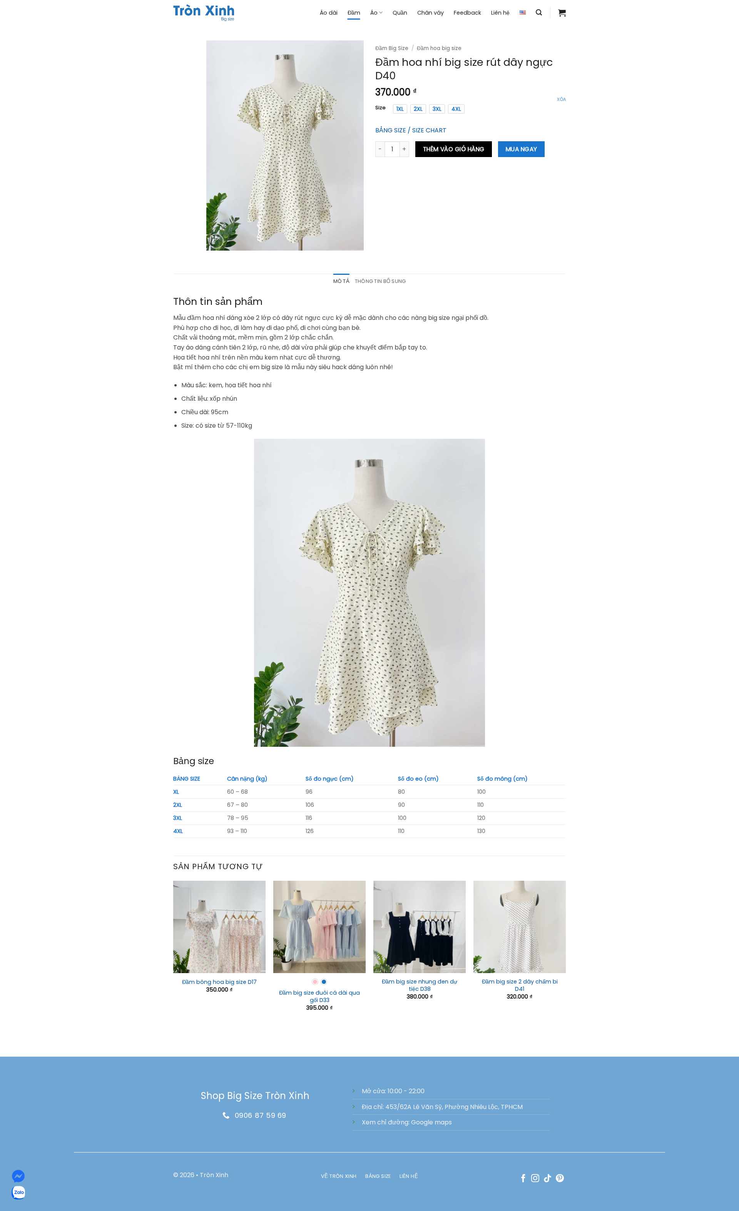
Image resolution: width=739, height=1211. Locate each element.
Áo (374, 13)
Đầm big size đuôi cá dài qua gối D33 (319, 996)
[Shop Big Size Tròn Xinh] (204, 12)
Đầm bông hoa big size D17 (219, 982)
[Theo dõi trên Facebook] (523, 1178)
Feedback (467, 13)
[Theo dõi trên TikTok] (547, 1178)
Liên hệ (500, 13)
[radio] (400, 109)
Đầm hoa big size (439, 48)
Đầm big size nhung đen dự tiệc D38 (419, 985)
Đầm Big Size (391, 48)
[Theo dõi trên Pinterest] (560, 1178)
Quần (400, 13)
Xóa (561, 99)
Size (380, 107)
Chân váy (430, 13)
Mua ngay (521, 149)
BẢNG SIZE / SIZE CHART (410, 130)
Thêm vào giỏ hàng (454, 149)
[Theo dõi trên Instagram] (535, 1178)
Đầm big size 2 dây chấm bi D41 (520, 985)
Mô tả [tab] (341, 281)
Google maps (431, 1122)
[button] (539, 12)
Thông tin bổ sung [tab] (380, 281)
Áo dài (329, 13)
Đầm (354, 13)
